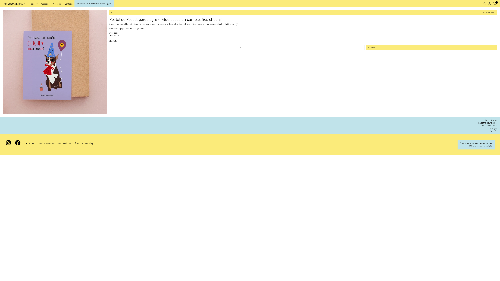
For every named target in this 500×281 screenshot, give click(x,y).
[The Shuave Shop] (13, 4)
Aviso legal (31, 143)
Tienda (32, 3)
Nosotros (57, 3)
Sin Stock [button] (371, 47)
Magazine (45, 3)
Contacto (69, 3)
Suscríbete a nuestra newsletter (92, 3)
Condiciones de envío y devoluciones (54, 143)
